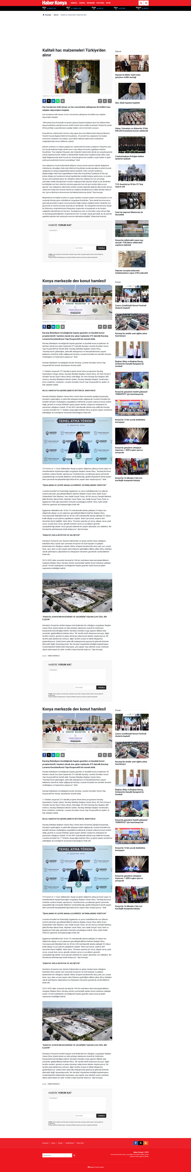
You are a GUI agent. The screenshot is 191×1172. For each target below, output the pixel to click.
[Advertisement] (95, 33)
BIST (68, 7)
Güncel (74, 3)
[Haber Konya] (54, 3)
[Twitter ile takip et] (140, 1143)
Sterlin (138, 7)
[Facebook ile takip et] (135, 1143)
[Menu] (146, 3)
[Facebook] (44, 101)
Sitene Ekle (80, 1143)
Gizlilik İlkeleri (70, 1143)
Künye (53, 1143)
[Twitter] (49, 101)
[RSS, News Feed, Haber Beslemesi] (145, 1143)
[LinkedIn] (53, 101)
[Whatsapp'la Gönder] (58, 101)
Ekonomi (91, 3)
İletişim (60, 1143)
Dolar (94, 7)
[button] (100, 101)
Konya (82, 3)
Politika (100, 3)
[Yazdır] (63, 101)
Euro (116, 7)
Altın (44, 7)
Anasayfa (48, 15)
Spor (108, 3)
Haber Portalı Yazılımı (97, 1167)
